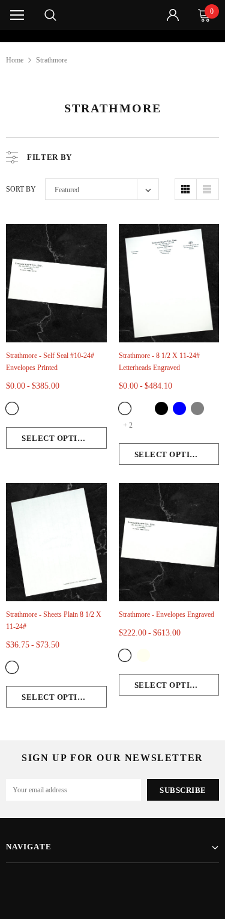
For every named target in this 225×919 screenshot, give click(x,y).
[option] (113, 36)
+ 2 (128, 425)
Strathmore (51, 60)
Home (14, 60)
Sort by (21, 189)
